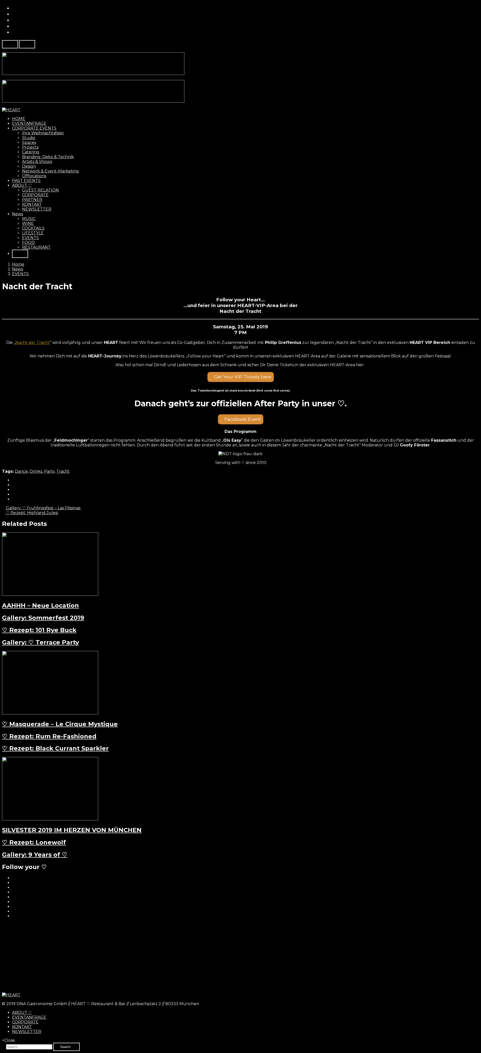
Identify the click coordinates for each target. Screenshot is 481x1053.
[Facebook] (14, 8)
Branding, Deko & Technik (48, 156)
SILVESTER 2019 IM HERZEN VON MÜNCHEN (72, 830)
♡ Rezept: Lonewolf (34, 842)
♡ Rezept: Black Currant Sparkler (55, 748)
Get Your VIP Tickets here (242, 377)
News (17, 214)
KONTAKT (32, 204)
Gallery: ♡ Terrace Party (40, 642)
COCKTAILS (33, 228)
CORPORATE (35, 195)
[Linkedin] (14, 20)
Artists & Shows (37, 161)
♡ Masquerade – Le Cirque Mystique (60, 724)
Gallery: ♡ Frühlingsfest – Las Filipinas (42, 508)
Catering (30, 152)
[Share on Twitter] (13, 485)
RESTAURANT (36, 247)
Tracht (63, 471)
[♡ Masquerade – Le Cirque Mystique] (50, 713)
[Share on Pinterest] (13, 494)
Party (49, 471)
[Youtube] (14, 26)
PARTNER (32, 199)
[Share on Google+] (13, 489)
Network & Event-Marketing (50, 171)
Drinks (36, 471)
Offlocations (34, 175)
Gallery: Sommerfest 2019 (43, 617)
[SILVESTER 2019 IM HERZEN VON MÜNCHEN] (50, 819)
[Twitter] (14, 14)
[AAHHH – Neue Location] (50, 594)
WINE (28, 223)
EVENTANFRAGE (29, 123)
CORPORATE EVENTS (34, 128)
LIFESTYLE (33, 233)
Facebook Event (242, 419)
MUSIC (29, 218)
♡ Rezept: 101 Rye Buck (39, 630)
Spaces (29, 142)
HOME (18, 118)
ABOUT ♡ (22, 185)
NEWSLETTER (36, 209)
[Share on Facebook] (13, 480)
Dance (21, 471)
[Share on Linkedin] (13, 499)
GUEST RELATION (40, 190)
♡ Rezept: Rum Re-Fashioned (49, 736)
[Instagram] (14, 32)
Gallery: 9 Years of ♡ (34, 854)
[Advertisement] (152, 957)
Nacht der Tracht (32, 342)
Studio (28, 137)
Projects (30, 147)
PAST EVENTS (26, 180)
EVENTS (30, 237)
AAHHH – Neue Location (40, 605)
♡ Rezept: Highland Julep (31, 512)
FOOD (28, 242)
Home (18, 264)
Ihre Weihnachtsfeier (43, 133)
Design (29, 166)
